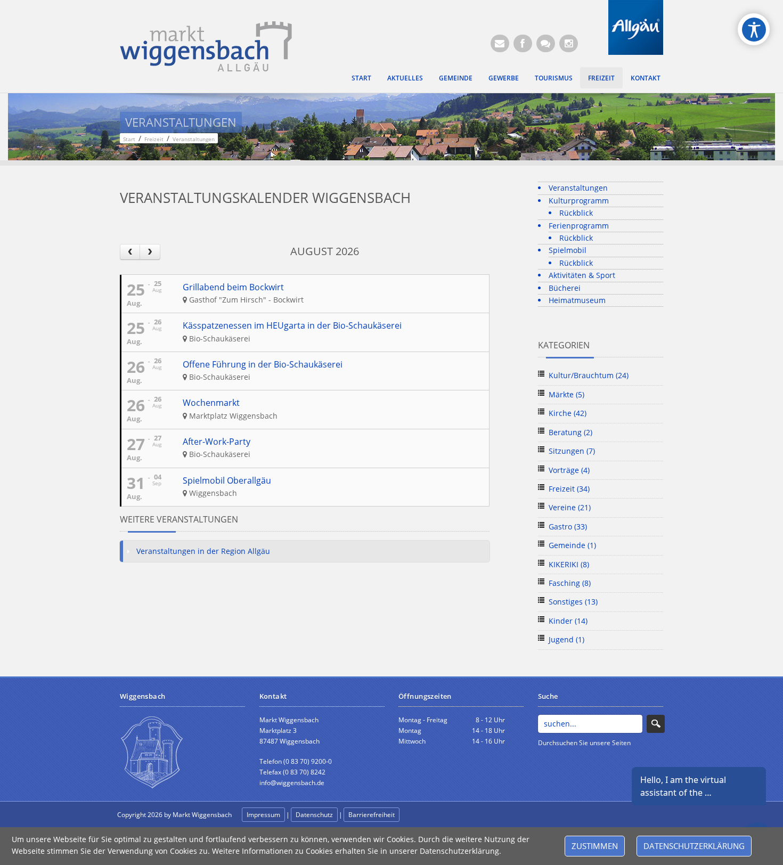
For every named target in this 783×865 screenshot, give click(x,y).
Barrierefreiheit (371, 814)
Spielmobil (567, 250)
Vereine (570, 507)
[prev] (130, 251)
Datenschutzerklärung (694, 845)
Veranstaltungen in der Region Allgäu (203, 551)
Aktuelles (405, 78)
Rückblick (576, 213)
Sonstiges (573, 602)
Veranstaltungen (578, 188)
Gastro (568, 526)
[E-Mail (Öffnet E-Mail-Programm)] (500, 43)
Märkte (566, 394)
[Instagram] (568, 43)
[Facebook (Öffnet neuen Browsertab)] (522, 43)
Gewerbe (503, 78)
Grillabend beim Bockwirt (233, 287)
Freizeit (601, 78)
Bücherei (565, 288)
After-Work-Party (216, 441)
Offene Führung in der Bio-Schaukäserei (262, 364)
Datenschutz (314, 814)
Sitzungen (572, 451)
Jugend (566, 639)
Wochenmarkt (211, 403)
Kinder (568, 621)
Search (656, 724)
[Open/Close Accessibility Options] (754, 30)
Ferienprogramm (579, 226)
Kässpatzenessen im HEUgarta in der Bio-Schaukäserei (292, 325)
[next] (150, 251)
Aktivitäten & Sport (582, 275)
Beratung (570, 432)
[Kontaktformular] (545, 43)
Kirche (567, 413)
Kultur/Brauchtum (589, 375)
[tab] (305, 551)
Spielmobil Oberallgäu (227, 480)
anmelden (424, 815)
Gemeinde (455, 78)
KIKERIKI (569, 564)
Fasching (570, 583)
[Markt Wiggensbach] (206, 45)
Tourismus (554, 78)
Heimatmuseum (577, 300)
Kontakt (645, 78)
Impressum (263, 814)
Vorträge (569, 470)
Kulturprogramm (579, 200)
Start (361, 78)
